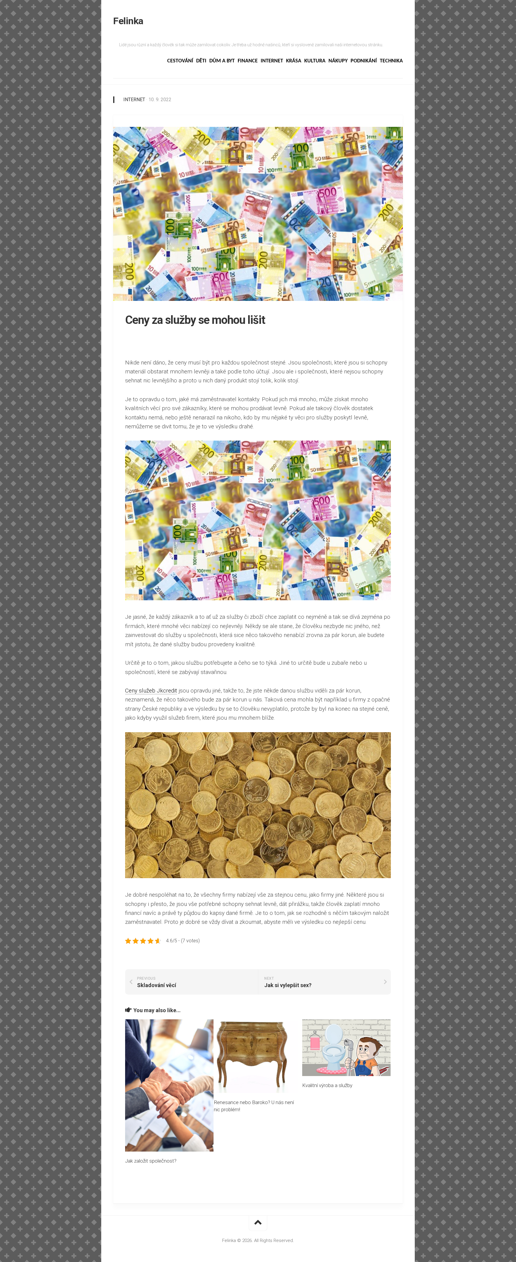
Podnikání (364, 61)
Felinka (128, 21)
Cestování (180, 61)
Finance (248, 61)
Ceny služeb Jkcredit (151, 690)
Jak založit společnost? (150, 1161)
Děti (201, 61)
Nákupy (338, 61)
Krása (293, 61)
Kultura (314, 61)
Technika (391, 61)
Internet (272, 61)
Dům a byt (222, 61)
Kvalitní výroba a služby (327, 1085)
